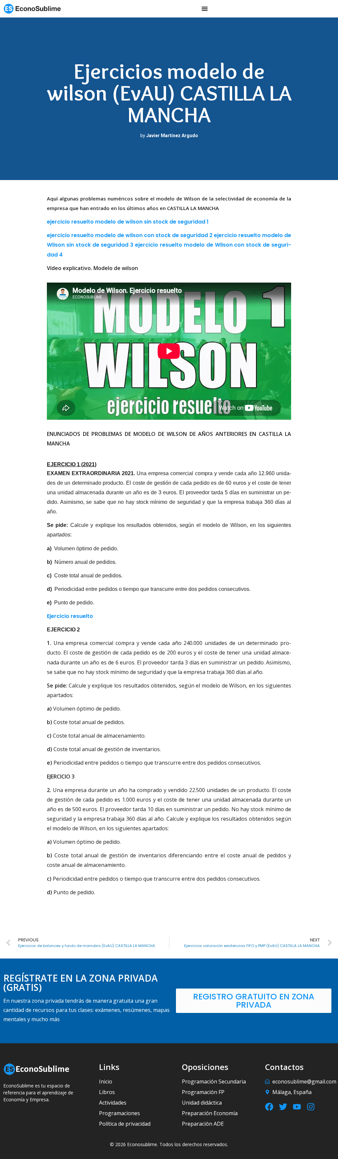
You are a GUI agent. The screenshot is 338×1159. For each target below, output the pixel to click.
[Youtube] (297, 1107)
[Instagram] (311, 1107)
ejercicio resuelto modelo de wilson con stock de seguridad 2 (130, 235)
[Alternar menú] (204, 8)
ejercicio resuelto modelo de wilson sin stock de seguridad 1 (128, 222)
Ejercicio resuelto (70, 616)
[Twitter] (283, 1107)
